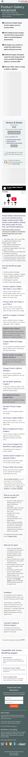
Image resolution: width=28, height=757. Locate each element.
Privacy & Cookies (14, 753)
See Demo (14, 146)
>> (21, 154)
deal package (17, 14)
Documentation (14, 132)
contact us (14, 726)
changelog (10, 129)
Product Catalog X (11, 141)
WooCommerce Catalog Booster (14, 143)
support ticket (16, 163)
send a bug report (15, 723)
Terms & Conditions (14, 754)
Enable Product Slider (11, 328)
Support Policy (12, 536)
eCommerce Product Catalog (14, 139)
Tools (23, 639)
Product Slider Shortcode (12, 467)
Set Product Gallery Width (12, 418)
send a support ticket (6, 718)
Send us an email (5, 732)
